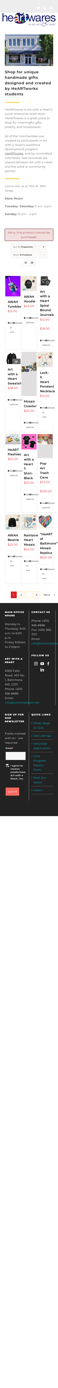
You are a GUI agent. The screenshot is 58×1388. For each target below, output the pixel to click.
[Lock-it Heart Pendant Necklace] (45, 359)
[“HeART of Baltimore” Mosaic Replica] (45, 522)
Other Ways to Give (41, 725)
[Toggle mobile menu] (51, 8)
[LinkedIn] (42, 669)
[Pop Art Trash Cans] (45, 446)
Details (16, 323)
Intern (37, 790)
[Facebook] (48, 663)
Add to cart (11, 327)
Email (10, 748)
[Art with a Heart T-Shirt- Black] (29, 441)
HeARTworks (14, 153)
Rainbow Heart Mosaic (31, 539)
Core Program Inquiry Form (39, 762)
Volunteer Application (42, 746)
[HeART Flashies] (13, 439)
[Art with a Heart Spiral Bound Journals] (45, 281)
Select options (27, 320)
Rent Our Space (39, 780)
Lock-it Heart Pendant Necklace (47, 382)
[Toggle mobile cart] (38, 8)
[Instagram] (36, 663)
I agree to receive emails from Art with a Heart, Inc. (18, 772)
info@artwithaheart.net (22, 702)
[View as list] (32, 263)
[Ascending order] (43, 247)
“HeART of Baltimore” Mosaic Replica (49, 543)
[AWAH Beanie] (13, 522)
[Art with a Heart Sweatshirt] (13, 358)
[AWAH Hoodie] (29, 283)
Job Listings (42, 735)
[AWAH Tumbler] (13, 286)
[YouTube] (42, 663)
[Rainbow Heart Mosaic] (29, 522)
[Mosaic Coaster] (29, 374)
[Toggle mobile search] (45, 8)
